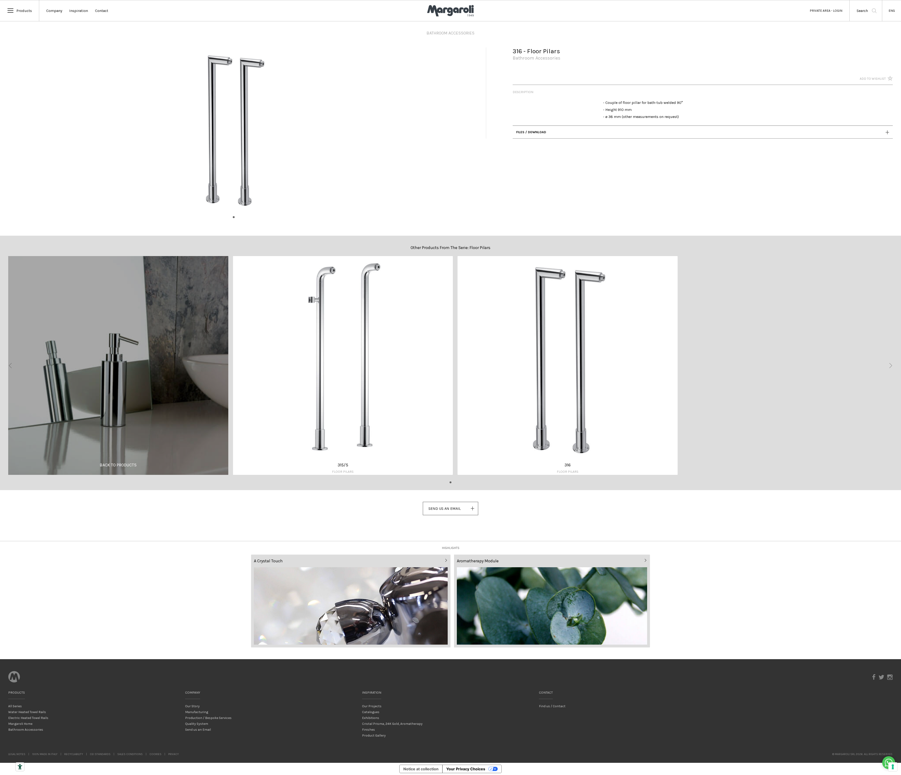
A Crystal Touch (268, 560)
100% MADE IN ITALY (44, 754)
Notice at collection (421, 769)
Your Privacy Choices (465, 769)
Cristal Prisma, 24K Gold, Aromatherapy (392, 724)
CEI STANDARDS (100, 754)
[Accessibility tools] (19, 766)
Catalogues (370, 712)
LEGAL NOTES (16, 754)
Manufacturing (196, 712)
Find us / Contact (552, 706)
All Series (15, 706)
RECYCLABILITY (73, 754)
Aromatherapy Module (478, 560)
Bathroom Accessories (25, 730)
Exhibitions (370, 718)
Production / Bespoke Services (208, 718)
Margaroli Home (20, 724)
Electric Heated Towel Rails (28, 718)
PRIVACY (173, 754)
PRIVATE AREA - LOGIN (826, 11)
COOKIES (155, 754)
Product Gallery (374, 735)
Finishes (368, 730)
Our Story (192, 706)
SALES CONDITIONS (130, 754)
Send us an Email (198, 730)
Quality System (196, 724)
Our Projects (372, 706)
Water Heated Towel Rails (27, 712)
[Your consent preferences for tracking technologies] (892, 766)
